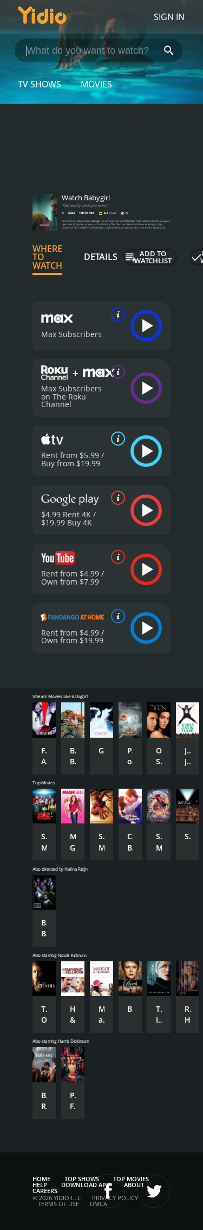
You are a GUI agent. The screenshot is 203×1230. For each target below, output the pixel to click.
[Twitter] (154, 1191)
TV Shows (39, 84)
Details (100, 257)
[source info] (116, 314)
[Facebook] (108, 1191)
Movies (96, 84)
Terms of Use (58, 1204)
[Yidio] (42, 17)
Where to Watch (47, 257)
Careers (44, 1191)
